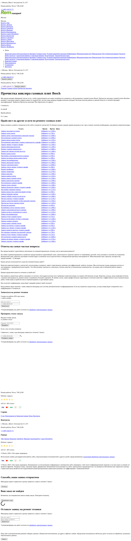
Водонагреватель (23, 54)
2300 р (52, 187)
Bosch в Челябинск (7, 47)
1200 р (52, 194)
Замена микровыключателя (10, 147)
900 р (52, 167)
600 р (52, 192)
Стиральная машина (23, 55)
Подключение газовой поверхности (13, 237)
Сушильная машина (37, 55)
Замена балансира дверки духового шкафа (16, 187)
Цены (31, 416)
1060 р (52, 207)
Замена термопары (7, 171)
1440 (45, 131)
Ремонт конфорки (7, 169)
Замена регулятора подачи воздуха (13, 151)
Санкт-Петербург (47, 439)
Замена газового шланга (9, 221)
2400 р (52, 196)
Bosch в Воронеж (7, 26)
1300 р (52, 147)
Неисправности (10, 63)
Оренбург (20, 439)
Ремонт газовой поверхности (11, 149)
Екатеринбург (35, 439)
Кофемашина (71, 54)
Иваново (27, 439)
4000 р (52, 165)
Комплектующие (11, 61)
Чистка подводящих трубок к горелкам (14, 219)
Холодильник (49, 55)
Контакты (8, 67)
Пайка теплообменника (9, 214)
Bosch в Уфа (5, 23)
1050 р (52, 201)
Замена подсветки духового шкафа (13, 225)
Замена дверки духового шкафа (12, 144)
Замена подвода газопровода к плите (14, 212)
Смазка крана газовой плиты (11, 223)
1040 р (52, 241)
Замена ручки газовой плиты (11, 216)
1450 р (52, 203)
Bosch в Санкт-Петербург (10, 34)
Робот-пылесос (10, 55)
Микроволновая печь (84, 54)
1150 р (52, 198)
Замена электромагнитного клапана (13, 210)
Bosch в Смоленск (7, 37)
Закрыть (4, 539)
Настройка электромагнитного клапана (15, 156)
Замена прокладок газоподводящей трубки (16, 192)
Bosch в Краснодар (7, 36)
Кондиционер (62, 54)
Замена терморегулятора (9, 194)
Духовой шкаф (52, 54)
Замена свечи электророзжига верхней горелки (17, 135)
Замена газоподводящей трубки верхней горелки (18, 201)
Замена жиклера (6, 174)
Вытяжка (33, 54)
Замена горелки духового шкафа (12, 241)
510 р (52, 216)
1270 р (52, 189)
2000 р (52, 138)
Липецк (7, 439)
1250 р (52, 140)
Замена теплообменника (9, 160)
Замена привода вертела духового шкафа (15, 230)
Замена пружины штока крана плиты (14, 158)
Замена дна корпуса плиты (10, 131)
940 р (52, 156)
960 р (52, 230)
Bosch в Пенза (6, 45)
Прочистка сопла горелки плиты (12, 203)
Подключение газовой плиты (11, 138)
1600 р (52, 169)
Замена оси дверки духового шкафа (13, 228)
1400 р (52, 151)
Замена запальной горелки (10, 162)
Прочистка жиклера (25, 88)
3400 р (52, 183)
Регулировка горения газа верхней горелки (16, 232)
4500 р (52, 142)
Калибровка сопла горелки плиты (13, 207)
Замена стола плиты (8, 133)
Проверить (5, 325)
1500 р (52, 144)
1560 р (52, 131)
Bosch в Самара (6, 39)
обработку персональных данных (41, 310)
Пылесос (122, 54)
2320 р (52, 176)
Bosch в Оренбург (7, 28)
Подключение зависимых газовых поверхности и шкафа (21, 142)
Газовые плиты (12, 88)
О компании (9, 65)
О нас (3, 416)
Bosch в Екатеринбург (8, 32)
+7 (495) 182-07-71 (7, 9)
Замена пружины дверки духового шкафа (15, 239)
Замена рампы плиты (8, 176)
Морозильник (97, 54)
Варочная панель (11, 54)
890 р (52, 158)
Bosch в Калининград (8, 43)
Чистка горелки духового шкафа (12, 198)
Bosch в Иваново (7, 30)
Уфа (2, 439)
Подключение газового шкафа (11, 183)
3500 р (52, 160)
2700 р (52, 171)
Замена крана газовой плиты (11, 178)
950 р (52, 223)
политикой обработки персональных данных (99, 457)
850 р (52, 205)
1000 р (52, 135)
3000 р (52, 214)
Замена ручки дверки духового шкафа (14, 234)
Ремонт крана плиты (8, 153)
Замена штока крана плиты (10, 140)
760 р (52, 133)
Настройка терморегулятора (11, 189)
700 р (52, 232)
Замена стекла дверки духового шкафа (14, 167)
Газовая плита (41, 54)
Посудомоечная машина (110, 54)
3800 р (52, 149)
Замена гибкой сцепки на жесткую (13, 196)
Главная (3, 88)
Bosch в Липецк (6, 25)
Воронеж (13, 439)
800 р (52, 153)
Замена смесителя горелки (10, 180)
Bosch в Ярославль (7, 41)
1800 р (52, 162)
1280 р (52, 185)
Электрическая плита (62, 55)
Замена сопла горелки (8, 185)
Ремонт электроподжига (9, 165)
